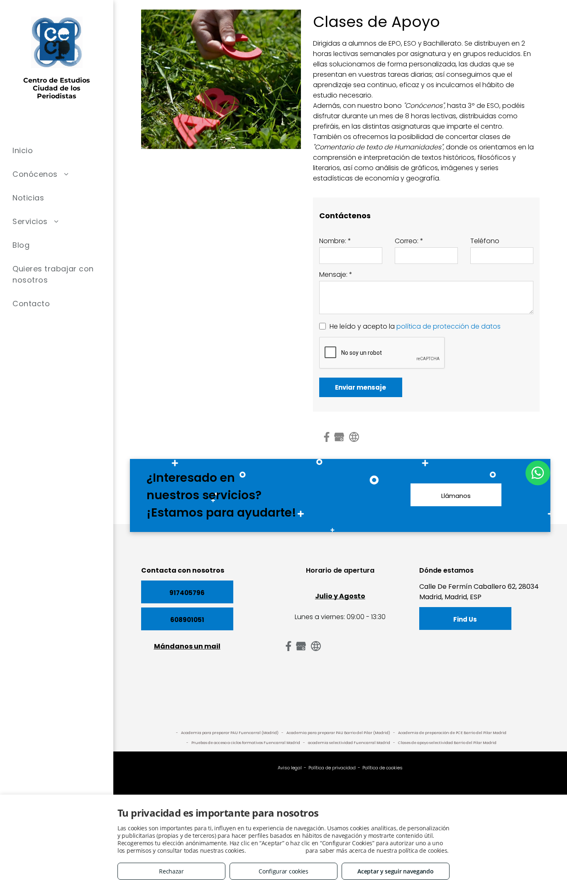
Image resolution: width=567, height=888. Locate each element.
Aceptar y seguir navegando (395, 871)
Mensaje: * (335, 274)
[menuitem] (56, 150)
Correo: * (409, 241)
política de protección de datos (448, 326)
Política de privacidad (332, 767)
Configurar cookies (283, 871)
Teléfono (484, 241)
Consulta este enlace (275, 850)
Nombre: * (335, 241)
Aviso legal (290, 767)
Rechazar (171, 871)
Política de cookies (382, 767)
